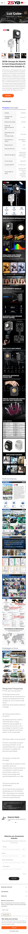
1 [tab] (12, 822)
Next (26, 55)
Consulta (8, 95)
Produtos (6, 108)
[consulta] (26, 461)
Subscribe (6, 914)
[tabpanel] (14, 818)
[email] (26, 464)
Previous (2, 55)
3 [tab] (15, 822)
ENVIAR (14, 878)
